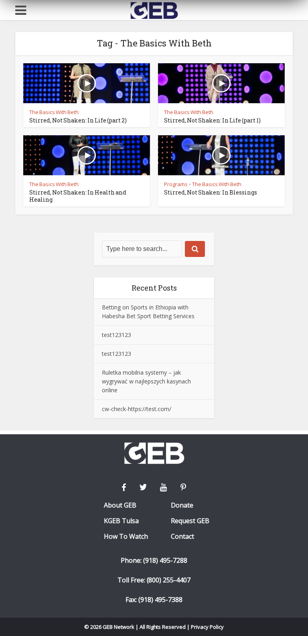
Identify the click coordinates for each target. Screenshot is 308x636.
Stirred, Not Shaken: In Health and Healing (77, 196)
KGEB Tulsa (121, 521)
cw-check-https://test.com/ (136, 409)
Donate (182, 505)
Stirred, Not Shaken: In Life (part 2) (78, 120)
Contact (182, 536)
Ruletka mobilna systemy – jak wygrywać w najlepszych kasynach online (146, 381)
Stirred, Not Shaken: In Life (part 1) (212, 120)
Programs (176, 184)
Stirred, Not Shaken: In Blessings (210, 192)
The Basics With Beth (54, 112)
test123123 (116, 335)
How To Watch (126, 536)
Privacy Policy (207, 626)
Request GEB (190, 521)
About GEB (120, 505)
